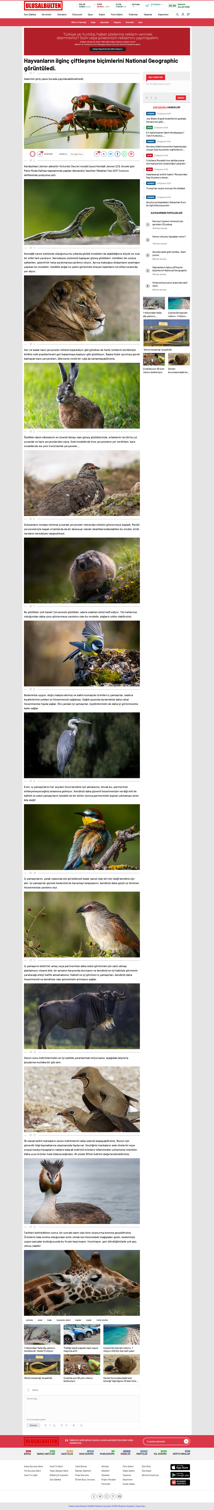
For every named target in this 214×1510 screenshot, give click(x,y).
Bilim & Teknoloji (78, 22)
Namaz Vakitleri (46, 1452)
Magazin (117, 22)
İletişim (84, 1506)
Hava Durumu (86, 1452)
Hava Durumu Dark (33, 1466)
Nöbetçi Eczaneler (59, 1475)
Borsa (27, 1452)
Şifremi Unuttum (150, 1475)
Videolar (133, 14)
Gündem (62, 14)
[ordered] (62, 1425)
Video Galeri (129, 1470)
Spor (90, 14)
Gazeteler (163, 14)
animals (29, 1320)
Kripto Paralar (181, 1452)
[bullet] (66, 1425)
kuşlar (89, 1320)
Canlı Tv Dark (56, 1466)
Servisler (47, 14)
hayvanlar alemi (63, 1320)
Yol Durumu (160, 1452)
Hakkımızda (74, 1506)
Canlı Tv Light (31, 1475)
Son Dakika (30, 14)
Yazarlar (148, 14)
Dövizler (106, 1470)
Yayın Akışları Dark (59, 1470)
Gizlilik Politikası (95, 1506)
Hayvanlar (104, 22)
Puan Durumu (107, 1452)
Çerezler (107, 1506)
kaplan (78, 1320)
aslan (40, 1320)
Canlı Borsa (81, 1466)
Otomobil (130, 22)
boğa (49, 1320)
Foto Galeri (117, 14)
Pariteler (141, 1452)
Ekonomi (77, 14)
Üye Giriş (146, 1466)
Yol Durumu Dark (32, 1470)
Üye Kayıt (146, 1470)
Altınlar (105, 1466)
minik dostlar (102, 1320)
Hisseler (125, 1452)
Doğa (93, 22)
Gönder (33, 1425)
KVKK (114, 1506)
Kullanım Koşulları (127, 1506)
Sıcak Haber (129, 1483)
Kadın (102, 14)
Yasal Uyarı (140, 1506)
